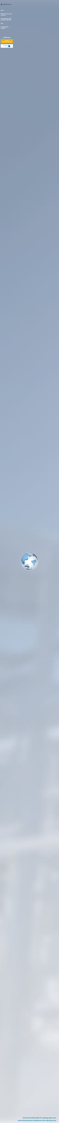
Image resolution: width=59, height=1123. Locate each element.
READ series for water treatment (6, 14)
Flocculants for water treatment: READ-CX (6, 19)
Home (2, 10)
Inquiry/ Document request (6, 41)
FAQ (2, 23)
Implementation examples (4, 27)
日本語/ (5, 37)
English (9, 37)
